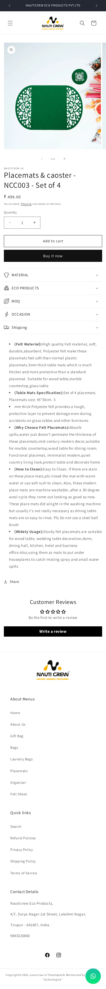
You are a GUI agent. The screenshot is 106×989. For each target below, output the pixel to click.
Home (15, 712)
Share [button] (14, 581)
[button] (10, 23)
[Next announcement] (96, 5)
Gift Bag (16, 736)
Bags (14, 747)
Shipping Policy (23, 861)
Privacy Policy (21, 849)
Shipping (26, 204)
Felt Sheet (18, 794)
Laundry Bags (21, 759)
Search (16, 826)
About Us (18, 724)
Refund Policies (23, 838)
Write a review (52, 631)
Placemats (19, 771)
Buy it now (53, 255)
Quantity (10, 212)
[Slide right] (64, 158)
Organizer (18, 782)
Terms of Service (23, 873)
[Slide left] (41, 158)
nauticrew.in (38, 975)
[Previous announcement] (9, 5)
